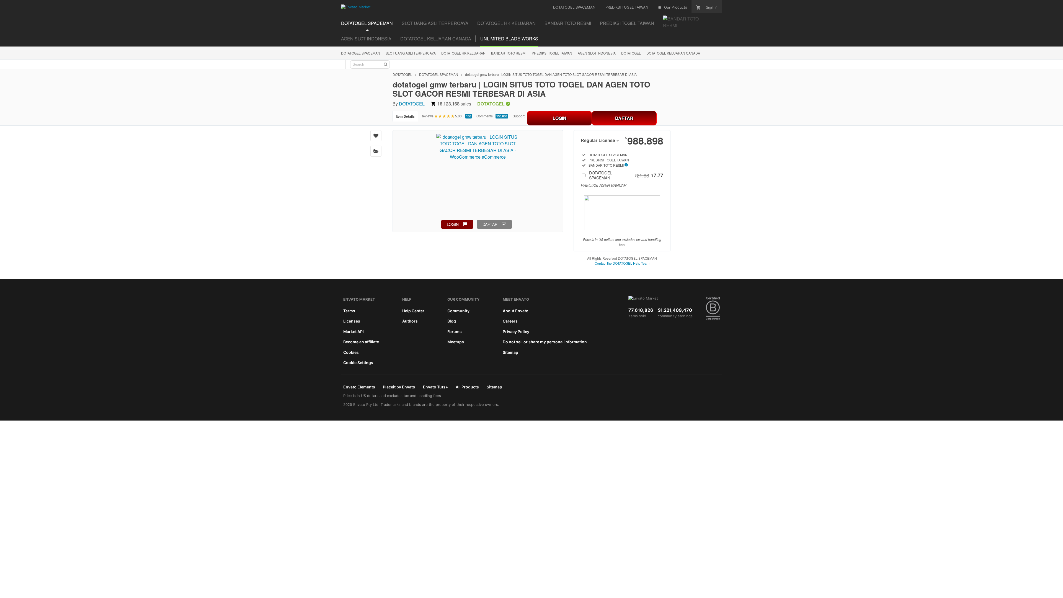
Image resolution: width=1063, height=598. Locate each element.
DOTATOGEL (631, 53)
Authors (410, 321)
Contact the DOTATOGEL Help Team (622, 263)
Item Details (405, 116)
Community (458, 310)
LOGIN (559, 118)
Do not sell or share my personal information (545, 341)
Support (519, 116)
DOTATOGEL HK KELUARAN (463, 53)
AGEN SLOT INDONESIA (366, 38)
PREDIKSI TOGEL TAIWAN (552, 53)
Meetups (455, 341)
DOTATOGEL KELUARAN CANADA (435, 38)
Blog (451, 321)
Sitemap (510, 352)
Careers (510, 321)
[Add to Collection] (375, 151)
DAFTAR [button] (490, 224)
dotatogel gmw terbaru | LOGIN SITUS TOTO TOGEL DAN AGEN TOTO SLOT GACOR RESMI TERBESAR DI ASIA (551, 74)
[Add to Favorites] (375, 135)
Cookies (351, 352)
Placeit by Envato (399, 387)
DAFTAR (624, 118)
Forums (454, 331)
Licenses (351, 321)
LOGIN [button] (453, 224)
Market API (353, 331)
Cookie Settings (358, 362)
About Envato (515, 310)
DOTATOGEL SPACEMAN (360, 53)
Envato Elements (359, 387)
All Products (467, 387)
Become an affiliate (361, 341)
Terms (349, 310)
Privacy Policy (516, 331)
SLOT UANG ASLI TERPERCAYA (411, 53)
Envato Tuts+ (435, 387)
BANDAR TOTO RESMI (508, 53)
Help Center (413, 310)
